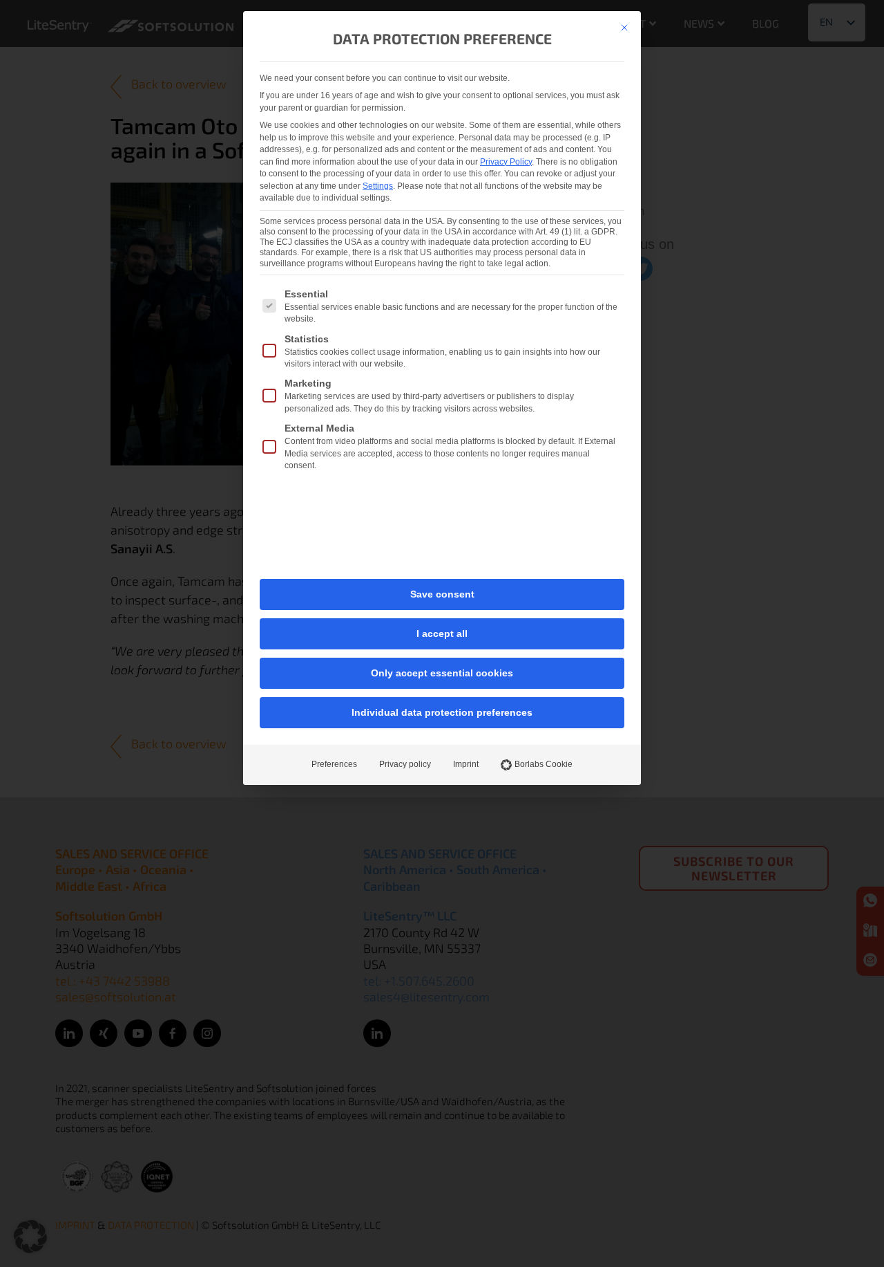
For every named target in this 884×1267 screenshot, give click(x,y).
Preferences (334, 764)
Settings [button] (378, 186)
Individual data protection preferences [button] (442, 712)
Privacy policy (405, 764)
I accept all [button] (442, 633)
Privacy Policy (506, 162)
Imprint (466, 764)
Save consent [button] (442, 594)
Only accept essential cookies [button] (442, 672)
